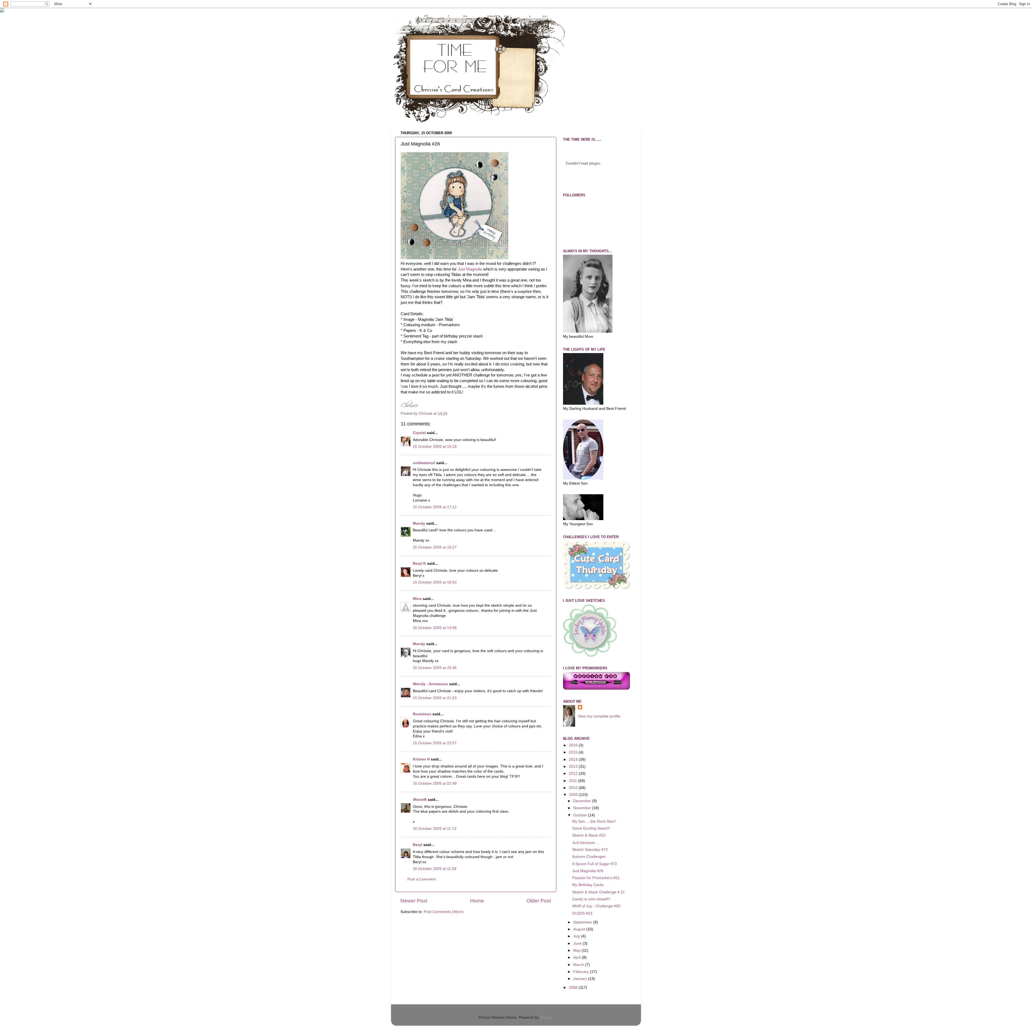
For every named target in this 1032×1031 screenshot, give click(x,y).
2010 (574, 788)
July (577, 936)
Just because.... (585, 843)
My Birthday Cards (588, 885)
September (583, 922)
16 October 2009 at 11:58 (434, 869)
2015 (574, 752)
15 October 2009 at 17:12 (435, 507)
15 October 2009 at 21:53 (435, 698)
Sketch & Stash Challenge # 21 (598, 892)
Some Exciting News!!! (591, 828)
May (577, 950)
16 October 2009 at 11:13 (434, 829)
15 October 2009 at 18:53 (435, 582)
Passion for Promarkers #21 (596, 878)
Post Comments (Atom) (444, 912)
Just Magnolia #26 (587, 871)
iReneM (420, 800)
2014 (574, 760)
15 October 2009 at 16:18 (435, 447)
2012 (574, 774)
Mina (417, 599)
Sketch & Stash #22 (588, 835)
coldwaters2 (424, 463)
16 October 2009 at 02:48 (435, 783)
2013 (574, 767)
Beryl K (419, 563)
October (580, 815)
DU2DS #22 (582, 913)
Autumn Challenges (588, 857)
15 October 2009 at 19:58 (435, 628)
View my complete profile (599, 716)
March (579, 965)
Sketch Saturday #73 (590, 850)
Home (477, 901)
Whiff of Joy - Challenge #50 (596, 906)
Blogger (546, 1017)
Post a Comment (421, 879)
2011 (573, 781)
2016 (574, 745)
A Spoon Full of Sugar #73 (594, 864)
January (580, 979)
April (577, 957)
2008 (574, 988)
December (582, 801)
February (581, 972)
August (579, 929)
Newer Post (413, 901)
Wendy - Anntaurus (430, 684)
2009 (574, 795)
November (582, 808)
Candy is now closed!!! (591, 899)
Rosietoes (422, 714)
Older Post (538, 901)
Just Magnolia (470, 269)
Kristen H (421, 759)
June (578, 943)
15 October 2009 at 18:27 (435, 547)
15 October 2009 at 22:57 (435, 743)
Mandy (419, 523)
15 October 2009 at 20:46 (435, 668)
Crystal (419, 433)
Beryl (417, 845)
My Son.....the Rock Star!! (594, 821)
